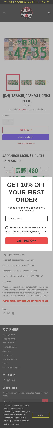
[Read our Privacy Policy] (46, 231)
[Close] (49, 180)
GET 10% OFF (26, 240)
